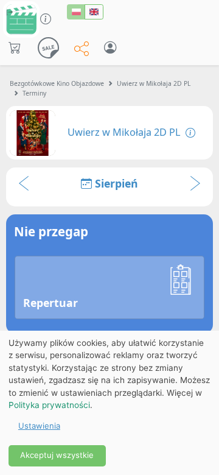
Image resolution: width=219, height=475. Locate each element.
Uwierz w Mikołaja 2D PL (153, 83)
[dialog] (109, 403)
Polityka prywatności (49, 405)
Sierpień (115, 183)
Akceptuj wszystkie (57, 455)
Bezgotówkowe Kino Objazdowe (57, 83)
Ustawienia (39, 426)
